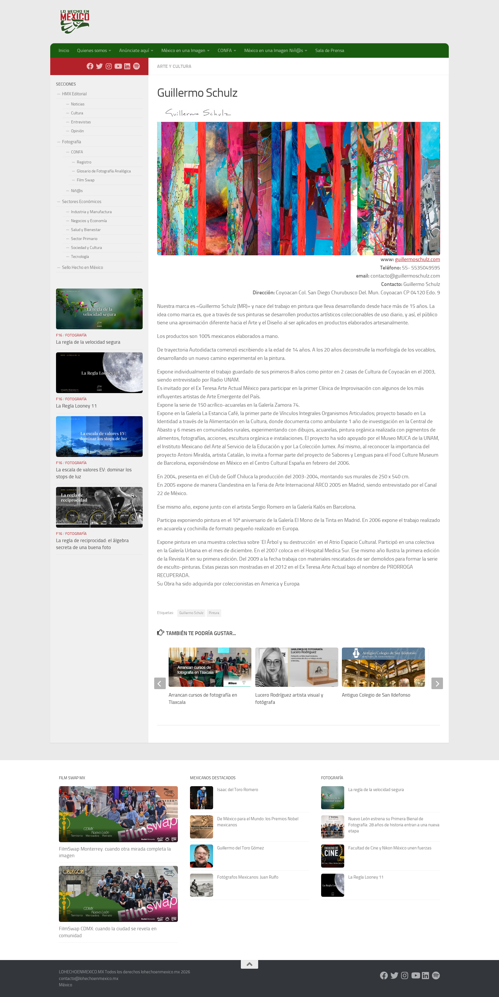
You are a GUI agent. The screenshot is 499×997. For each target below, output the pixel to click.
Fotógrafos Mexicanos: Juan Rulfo (247, 877)
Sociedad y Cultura (86, 247)
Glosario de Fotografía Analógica (104, 171)
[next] (437, 683)
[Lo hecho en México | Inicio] (80, 22)
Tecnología (80, 256)
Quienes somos (92, 50)
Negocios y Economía (89, 220)
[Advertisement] (335, 19)
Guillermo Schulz (191, 613)
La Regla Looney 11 (76, 406)
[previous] (160, 683)
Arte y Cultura (174, 66)
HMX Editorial (74, 93)
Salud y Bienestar (86, 229)
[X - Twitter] (99, 66)
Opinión (77, 131)
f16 (59, 335)
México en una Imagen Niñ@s (273, 50)
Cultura (77, 113)
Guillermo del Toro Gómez (240, 848)
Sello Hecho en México (82, 267)
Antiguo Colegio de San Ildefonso (376, 695)
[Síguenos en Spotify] (136, 66)
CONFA (225, 50)
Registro (84, 162)
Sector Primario (84, 238)
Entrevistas (81, 122)
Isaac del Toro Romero (237, 789)
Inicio (64, 50)
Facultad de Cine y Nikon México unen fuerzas (389, 848)
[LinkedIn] (127, 66)
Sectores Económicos (81, 201)
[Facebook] (90, 66)
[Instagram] (108, 66)
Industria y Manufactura (91, 211)
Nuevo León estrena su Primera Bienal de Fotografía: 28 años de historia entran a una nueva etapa (394, 825)
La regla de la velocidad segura (88, 342)
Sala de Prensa (329, 50)
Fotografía (71, 141)
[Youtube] (117, 66)
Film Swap (85, 180)
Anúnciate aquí (134, 50)
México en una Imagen (183, 50)
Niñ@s (77, 190)
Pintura (214, 613)
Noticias (78, 104)
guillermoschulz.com (417, 259)
